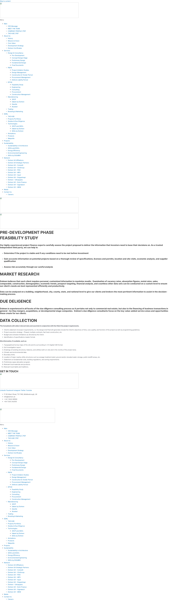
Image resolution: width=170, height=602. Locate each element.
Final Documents (18, 65)
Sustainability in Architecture (18, 146)
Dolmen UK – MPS (14, 172)
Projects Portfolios (14, 119)
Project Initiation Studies (20, 70)
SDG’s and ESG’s (13, 148)
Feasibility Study (17, 85)
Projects (7, 141)
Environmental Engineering (17, 153)
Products (11, 136)
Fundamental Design (19, 63)
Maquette (11, 138)
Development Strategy (16, 46)
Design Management (19, 72)
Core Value (12, 43)
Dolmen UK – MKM (14, 187)
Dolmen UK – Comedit (15, 165)
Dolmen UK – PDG (14, 170)
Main (5, 24)
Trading (10, 109)
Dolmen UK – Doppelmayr (17, 177)
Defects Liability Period (20, 80)
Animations (12, 133)
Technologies (12, 124)
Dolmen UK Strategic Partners (18, 163)
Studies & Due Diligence (16, 121)
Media (6, 189)
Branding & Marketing (15, 111)
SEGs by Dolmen (17, 131)
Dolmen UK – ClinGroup (16, 168)
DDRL (6, 114)
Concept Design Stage (19, 58)
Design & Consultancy (15, 53)
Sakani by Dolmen (18, 102)
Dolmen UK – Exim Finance (17, 182)
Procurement (16, 92)
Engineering (16, 87)
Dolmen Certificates (15, 48)
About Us (7, 36)
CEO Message (13, 26)
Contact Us (8, 192)
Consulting (15, 90)
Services (7, 51)
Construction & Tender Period (22, 75)
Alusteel (15, 107)
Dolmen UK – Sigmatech (16, 185)
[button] (85, 20)
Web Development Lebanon (23, 405)
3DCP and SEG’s (17, 126)
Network (7, 158)
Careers (10, 194)
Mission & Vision (13, 41)
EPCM (10, 82)
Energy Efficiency (14, 150)
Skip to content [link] (5, 1)
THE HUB (11, 116)
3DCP (14, 99)
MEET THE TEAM (14, 29)
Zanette (14, 104)
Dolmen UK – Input (14, 175)
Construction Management (21, 94)
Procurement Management (21, 77)
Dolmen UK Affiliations (16, 160)
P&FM (10, 68)
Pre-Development (18, 55)
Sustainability (8, 143)
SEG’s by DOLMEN (14, 155)
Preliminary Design (18, 60)
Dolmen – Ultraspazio (15, 180)
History (10, 38)
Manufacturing (13, 97)
